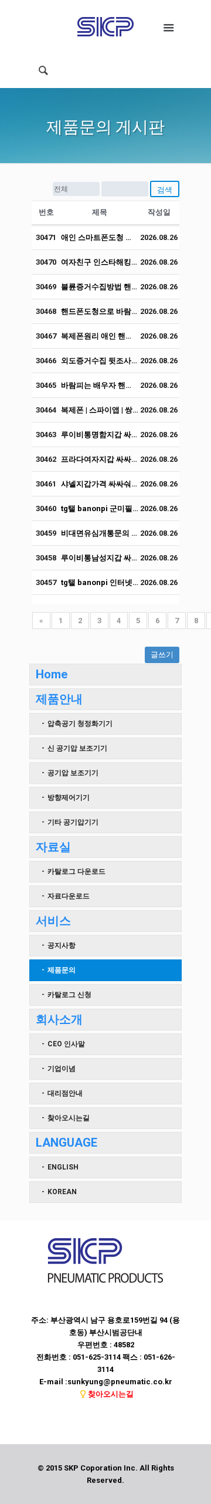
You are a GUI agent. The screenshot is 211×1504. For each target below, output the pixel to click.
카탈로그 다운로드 (76, 871)
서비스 (53, 921)
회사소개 (59, 1019)
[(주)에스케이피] (105, 26)
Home (51, 674)
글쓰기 (162, 654)
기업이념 (61, 1068)
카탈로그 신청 (69, 995)
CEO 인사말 (66, 1044)
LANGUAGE (66, 1142)
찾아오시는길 (68, 1118)
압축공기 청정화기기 (80, 723)
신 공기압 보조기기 (77, 748)
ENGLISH (63, 1167)
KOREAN (62, 1192)
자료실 (53, 847)
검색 (164, 189)
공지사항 (61, 945)
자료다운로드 (68, 896)
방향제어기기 (68, 797)
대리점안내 (65, 1093)
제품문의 (61, 970)
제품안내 (59, 699)
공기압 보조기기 (72, 773)
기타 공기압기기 (72, 822)
